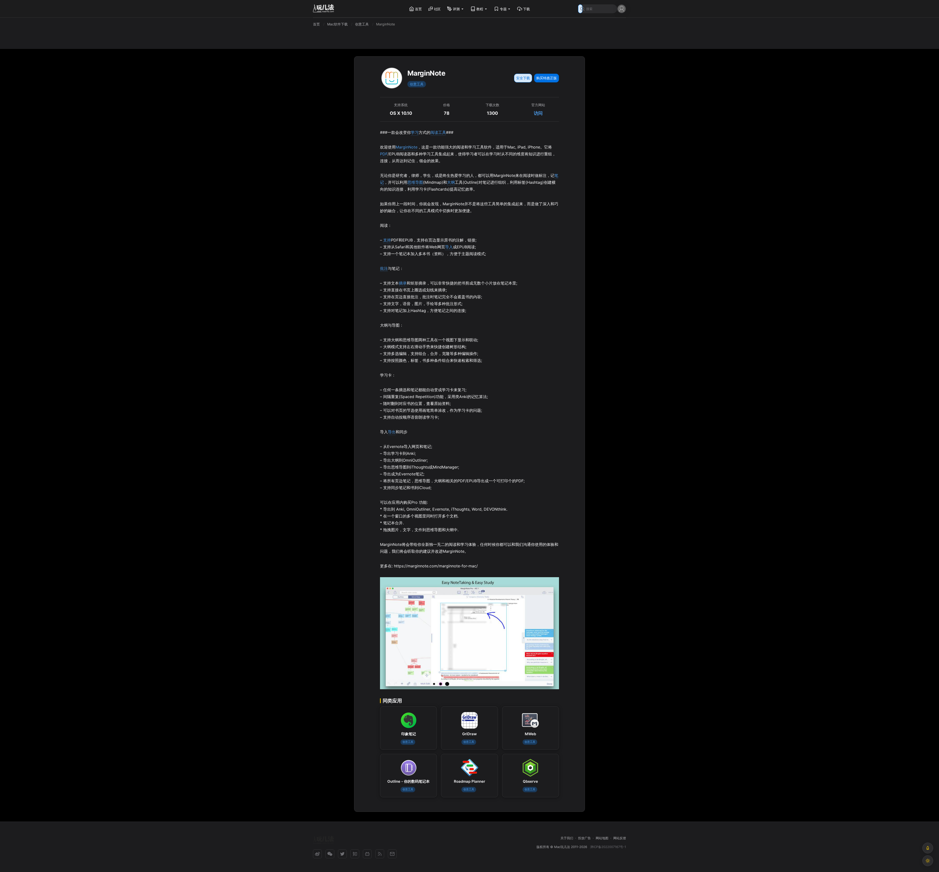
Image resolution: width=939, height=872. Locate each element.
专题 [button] (503, 9)
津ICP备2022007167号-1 (608, 847)
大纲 (451, 182)
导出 (392, 431)
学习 (415, 132)
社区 (437, 9)
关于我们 (566, 838)
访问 (538, 113)
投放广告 (584, 838)
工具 (442, 132)
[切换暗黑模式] (927, 860)
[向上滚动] (927, 848)
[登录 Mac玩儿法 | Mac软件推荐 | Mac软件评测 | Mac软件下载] (621, 8)
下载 (526, 9)
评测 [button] (456, 9)
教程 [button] (479, 9)
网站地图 (602, 838)
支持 (387, 240)
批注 (384, 268)
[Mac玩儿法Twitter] (342, 853)
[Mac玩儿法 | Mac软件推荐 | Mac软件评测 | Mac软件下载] (325, 9)
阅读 (434, 132)
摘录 (403, 283)
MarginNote (406, 147)
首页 (418, 9)
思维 (411, 182)
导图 (419, 182)
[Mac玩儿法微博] (317, 853)
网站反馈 (619, 838)
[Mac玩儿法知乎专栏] (354, 853)
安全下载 (523, 78)
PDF (384, 153)
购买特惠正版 (546, 78)
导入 (449, 246)
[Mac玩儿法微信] (329, 853)
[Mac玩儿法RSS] (379, 853)
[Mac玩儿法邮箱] (392, 853)
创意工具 (417, 84)
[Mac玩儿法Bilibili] (367, 853)
